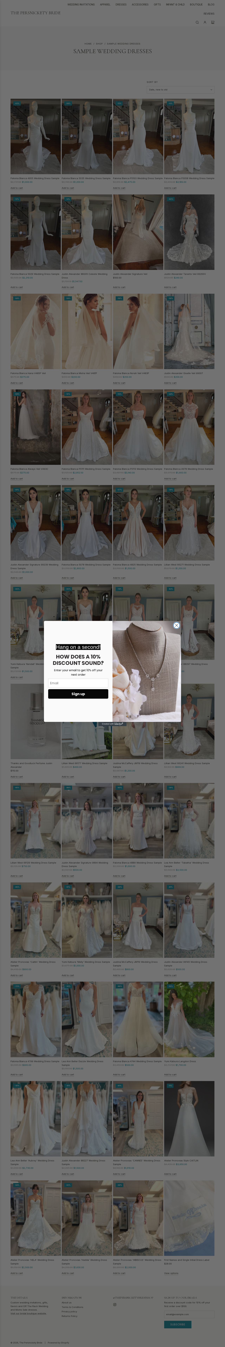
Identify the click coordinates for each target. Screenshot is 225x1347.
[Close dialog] (176, 625)
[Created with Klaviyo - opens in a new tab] (112, 724)
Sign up (78, 693)
